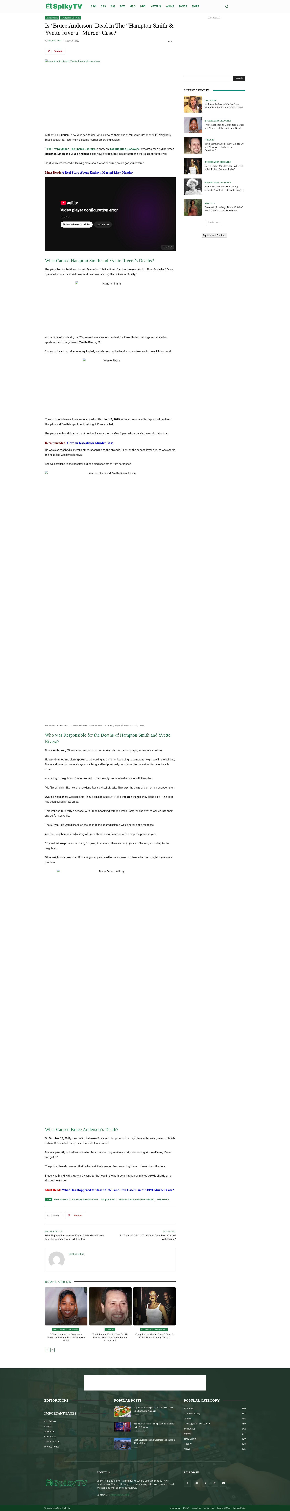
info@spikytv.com (120, 1494)
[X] (214, 1483)
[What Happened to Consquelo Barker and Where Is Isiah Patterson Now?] (66, 1306)
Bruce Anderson (61, 1199)
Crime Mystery (52, 18)
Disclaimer (50, 1421)
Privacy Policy (51, 1446)
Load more (213, 222)
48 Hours (110, 1329)
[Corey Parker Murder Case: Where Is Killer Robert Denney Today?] (154, 1306)
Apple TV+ (210, 203)
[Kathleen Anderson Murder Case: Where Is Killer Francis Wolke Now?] (193, 104)
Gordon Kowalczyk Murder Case (90, 443)
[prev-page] (47, 1350)
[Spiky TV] (64, 6)
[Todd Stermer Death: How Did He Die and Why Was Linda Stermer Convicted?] (110, 1306)
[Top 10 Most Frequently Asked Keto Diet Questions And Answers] (122, 1411)
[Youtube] (223, 1483)
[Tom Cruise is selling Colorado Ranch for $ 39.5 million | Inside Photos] (122, 1443)
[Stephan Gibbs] (57, 1260)
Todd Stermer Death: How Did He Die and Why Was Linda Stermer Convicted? (110, 1337)
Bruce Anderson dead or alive (85, 1199)
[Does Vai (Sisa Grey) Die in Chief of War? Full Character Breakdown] (193, 207)
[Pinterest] (205, 1483)
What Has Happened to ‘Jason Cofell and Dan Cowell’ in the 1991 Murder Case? (118, 1190)
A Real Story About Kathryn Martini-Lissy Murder (97, 172)
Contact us (50, 1436)
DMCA (47, 1426)
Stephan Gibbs (54, 40)
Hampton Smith (108, 1199)
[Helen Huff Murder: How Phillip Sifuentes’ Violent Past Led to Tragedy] (193, 186)
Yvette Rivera (163, 1199)
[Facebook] (187, 1483)
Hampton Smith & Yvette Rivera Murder (136, 1199)
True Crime (210, 100)
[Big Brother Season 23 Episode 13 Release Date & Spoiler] (122, 1427)
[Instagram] (196, 1483)
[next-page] (52, 1350)
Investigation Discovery (70, 18)
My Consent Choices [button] (214, 235)
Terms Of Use (52, 1441)
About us (49, 1431)
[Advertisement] (214, 41)
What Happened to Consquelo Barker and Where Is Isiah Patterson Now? (66, 1337)
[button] (226, 6)
